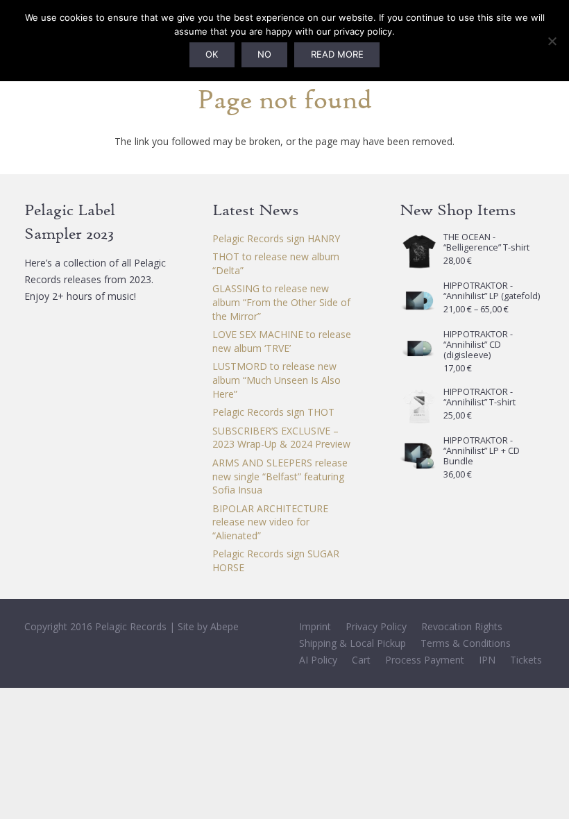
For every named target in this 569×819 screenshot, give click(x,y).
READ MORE (337, 54)
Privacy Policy (376, 626)
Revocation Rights (461, 626)
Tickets (526, 659)
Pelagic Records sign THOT (273, 412)
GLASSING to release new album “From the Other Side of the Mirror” (281, 302)
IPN (487, 659)
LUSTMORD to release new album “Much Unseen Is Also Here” (276, 380)
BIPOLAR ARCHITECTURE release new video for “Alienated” (270, 522)
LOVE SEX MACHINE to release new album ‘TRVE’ (281, 341)
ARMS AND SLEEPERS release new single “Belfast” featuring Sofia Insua (280, 476)
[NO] (552, 41)
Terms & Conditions (466, 643)
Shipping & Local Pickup (352, 643)
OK (211, 54)
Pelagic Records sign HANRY (276, 238)
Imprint (315, 626)
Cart (361, 659)
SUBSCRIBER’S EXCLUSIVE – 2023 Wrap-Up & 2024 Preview (281, 437)
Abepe (224, 626)
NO (264, 54)
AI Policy (318, 659)
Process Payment (424, 659)
